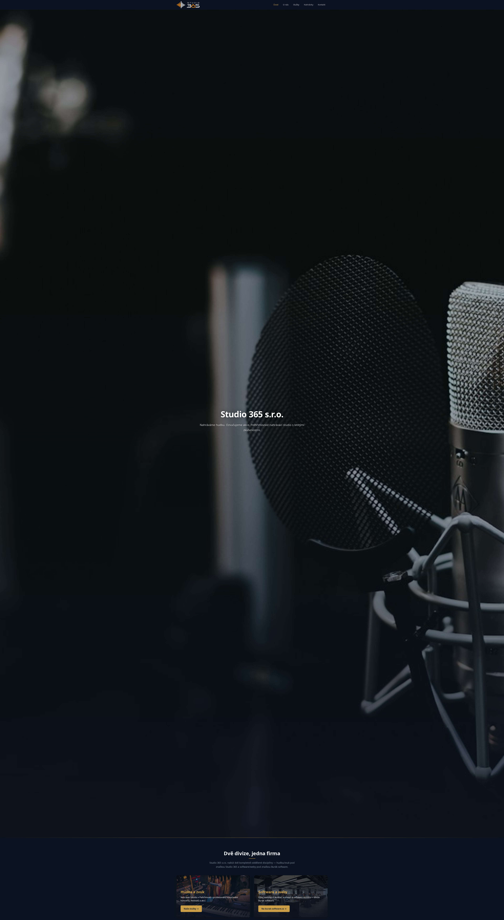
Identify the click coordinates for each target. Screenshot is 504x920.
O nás (286, 4)
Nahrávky (308, 4)
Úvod (275, 4)
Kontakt (321, 4)
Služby (296, 4)
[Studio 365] (188, 4)
